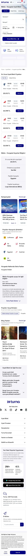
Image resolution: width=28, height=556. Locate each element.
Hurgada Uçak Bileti (17, 69)
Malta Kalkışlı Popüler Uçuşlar (10, 313)
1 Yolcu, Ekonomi (7, 33)
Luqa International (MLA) (13, 187)
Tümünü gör (22, 197)
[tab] (6, 11)
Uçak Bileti (8, 69)
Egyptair (13, 178)
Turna (2, 69)
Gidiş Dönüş (12, 78)
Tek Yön (4, 78)
